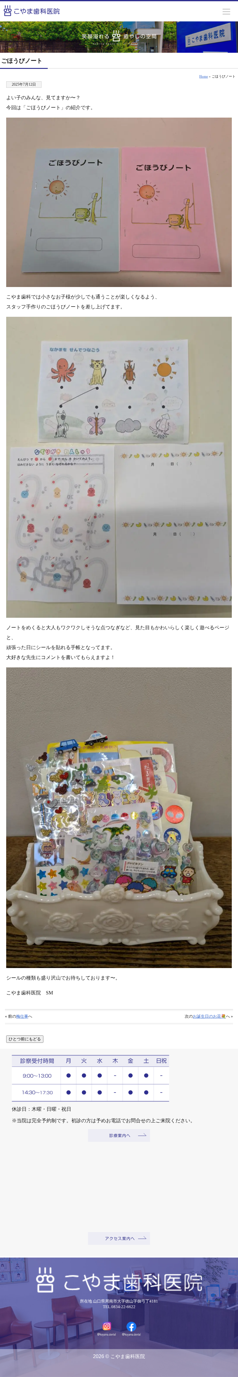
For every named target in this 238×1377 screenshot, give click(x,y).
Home (203, 76)
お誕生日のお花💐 (209, 1016)
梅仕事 (22, 1016)
